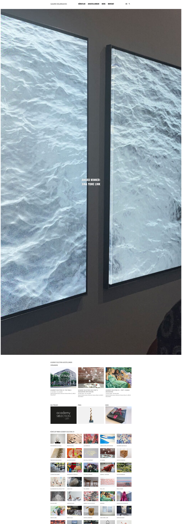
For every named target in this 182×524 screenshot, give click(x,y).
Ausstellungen (93, 3)
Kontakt (111, 3)
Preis (79, 405)
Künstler (81, 3)
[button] (129, 3)
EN (126, 4)
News (103, 3)
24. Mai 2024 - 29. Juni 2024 (84, 393)
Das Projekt (54, 405)
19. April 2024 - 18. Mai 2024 (112, 393)
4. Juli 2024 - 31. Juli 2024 (56, 392)
